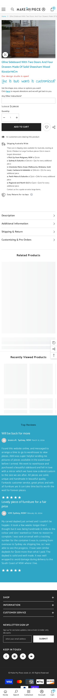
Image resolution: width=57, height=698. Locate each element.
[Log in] (43, 9)
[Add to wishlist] (47, 127)
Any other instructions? (12, 96)
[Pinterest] (23, 656)
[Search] (12, 9)
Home (4, 16)
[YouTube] (31, 656)
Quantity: (6, 111)
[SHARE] (53, 127)
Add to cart (21, 127)
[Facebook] (6, 656)
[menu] (3, 9)
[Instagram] (15, 656)
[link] (28, 342)
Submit (43, 639)
